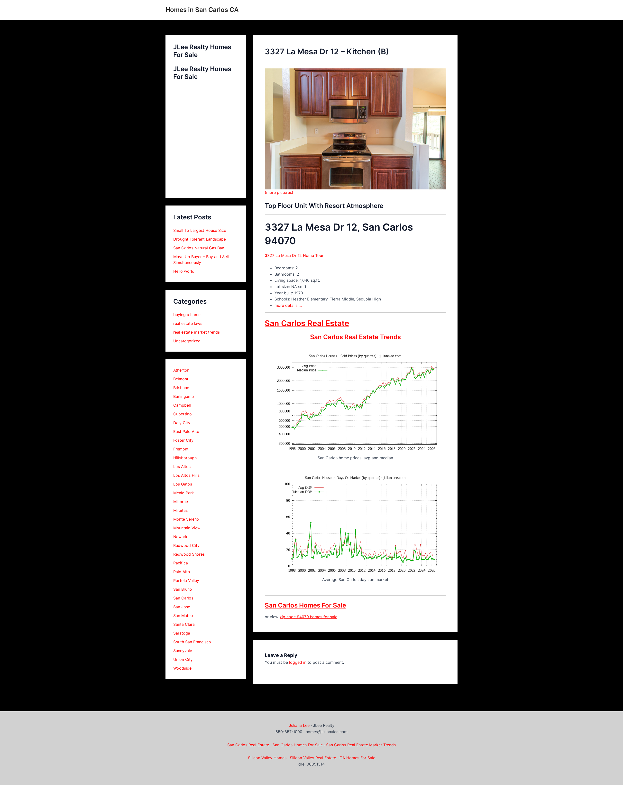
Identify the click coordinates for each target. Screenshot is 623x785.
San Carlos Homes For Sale (305, 605)
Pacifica (180, 563)
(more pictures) (279, 192)
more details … (288, 305)
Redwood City (186, 545)
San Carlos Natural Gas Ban (198, 247)
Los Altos (182, 466)
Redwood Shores (189, 554)
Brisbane (181, 387)
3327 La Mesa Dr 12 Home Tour (294, 255)
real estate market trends (196, 332)
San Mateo (183, 615)
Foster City (183, 440)
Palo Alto (181, 571)
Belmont (180, 378)
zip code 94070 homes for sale (308, 616)
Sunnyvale (182, 650)
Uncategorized (187, 340)
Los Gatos (182, 484)
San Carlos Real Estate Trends (355, 337)
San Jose (181, 606)
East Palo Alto (186, 431)
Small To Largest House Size (199, 230)
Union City (183, 659)
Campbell (182, 405)
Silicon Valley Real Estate (313, 757)
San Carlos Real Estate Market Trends (361, 744)
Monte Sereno (186, 519)
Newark (180, 536)
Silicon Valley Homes (267, 757)
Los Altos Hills (186, 475)
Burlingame (183, 396)
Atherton (181, 370)
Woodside (182, 668)
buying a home (187, 314)
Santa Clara (184, 624)
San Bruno (182, 589)
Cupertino (182, 413)
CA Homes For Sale (357, 757)
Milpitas (180, 510)
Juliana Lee (299, 725)
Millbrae (180, 501)
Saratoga (181, 633)
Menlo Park (183, 492)
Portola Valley (186, 580)
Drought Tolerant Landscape (199, 239)
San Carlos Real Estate (307, 323)
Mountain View (187, 527)
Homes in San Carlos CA (202, 9)
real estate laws (187, 323)
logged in (297, 662)
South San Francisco (192, 641)
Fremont (181, 449)
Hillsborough (185, 457)
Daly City (181, 422)
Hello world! (184, 271)
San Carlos (183, 598)
